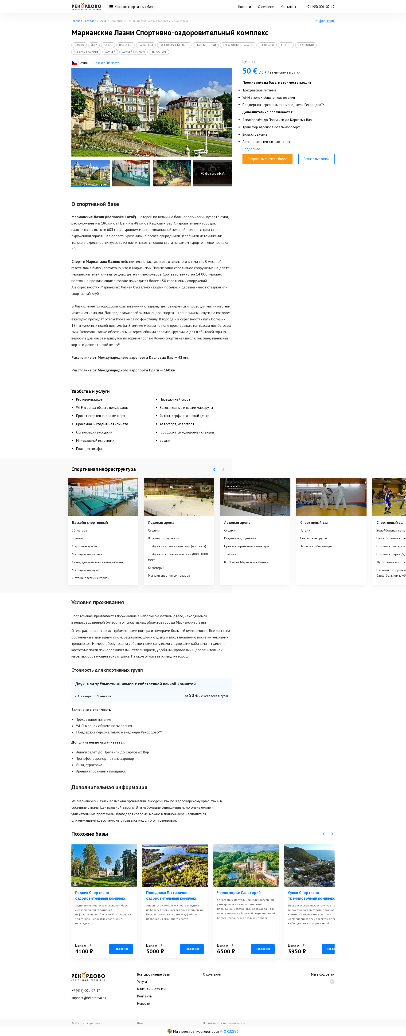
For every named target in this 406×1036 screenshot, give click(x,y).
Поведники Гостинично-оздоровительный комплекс (171, 895)
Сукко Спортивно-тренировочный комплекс (311, 895)
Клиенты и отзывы (151, 989)
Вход (140, 1023)
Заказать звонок (316, 159)
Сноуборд (267, 45)
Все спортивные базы (153, 974)
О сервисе (266, 6)
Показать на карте (106, 63)
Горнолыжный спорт (174, 45)
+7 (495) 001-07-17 (320, 6)
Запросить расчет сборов (267, 159)
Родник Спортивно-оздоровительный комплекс (100, 895)
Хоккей (110, 51)
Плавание (125, 45)
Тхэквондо (306, 45)
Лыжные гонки (205, 45)
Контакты (288, 6)
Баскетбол (146, 45)
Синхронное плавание (238, 45)
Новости (244, 6)
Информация (325, 21)
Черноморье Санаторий (239, 892)
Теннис (286, 45)
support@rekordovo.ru (88, 998)
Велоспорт (159, 51)
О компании (212, 974)
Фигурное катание (86, 51)
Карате (108, 45)
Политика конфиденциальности (224, 1023)
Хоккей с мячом (133, 51)
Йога (94, 45)
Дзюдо (79, 45)
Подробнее (251, 149)
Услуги (142, 981)
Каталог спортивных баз (134, 6)
